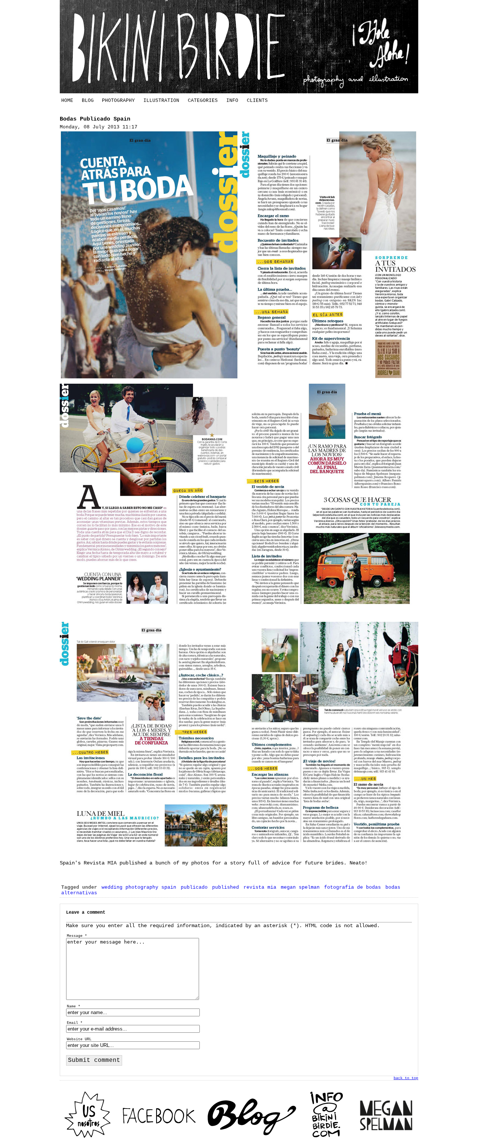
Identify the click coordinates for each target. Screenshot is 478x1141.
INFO (232, 100)
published (225, 887)
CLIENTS (257, 100)
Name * (73, 1006)
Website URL (79, 1039)
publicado (194, 887)
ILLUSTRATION (161, 100)
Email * (75, 1023)
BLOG (88, 100)
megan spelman (300, 887)
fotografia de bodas (352, 887)
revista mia (259, 887)
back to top (406, 1078)
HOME (67, 100)
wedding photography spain (139, 887)
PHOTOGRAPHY (118, 100)
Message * (77, 936)
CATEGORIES (203, 100)
